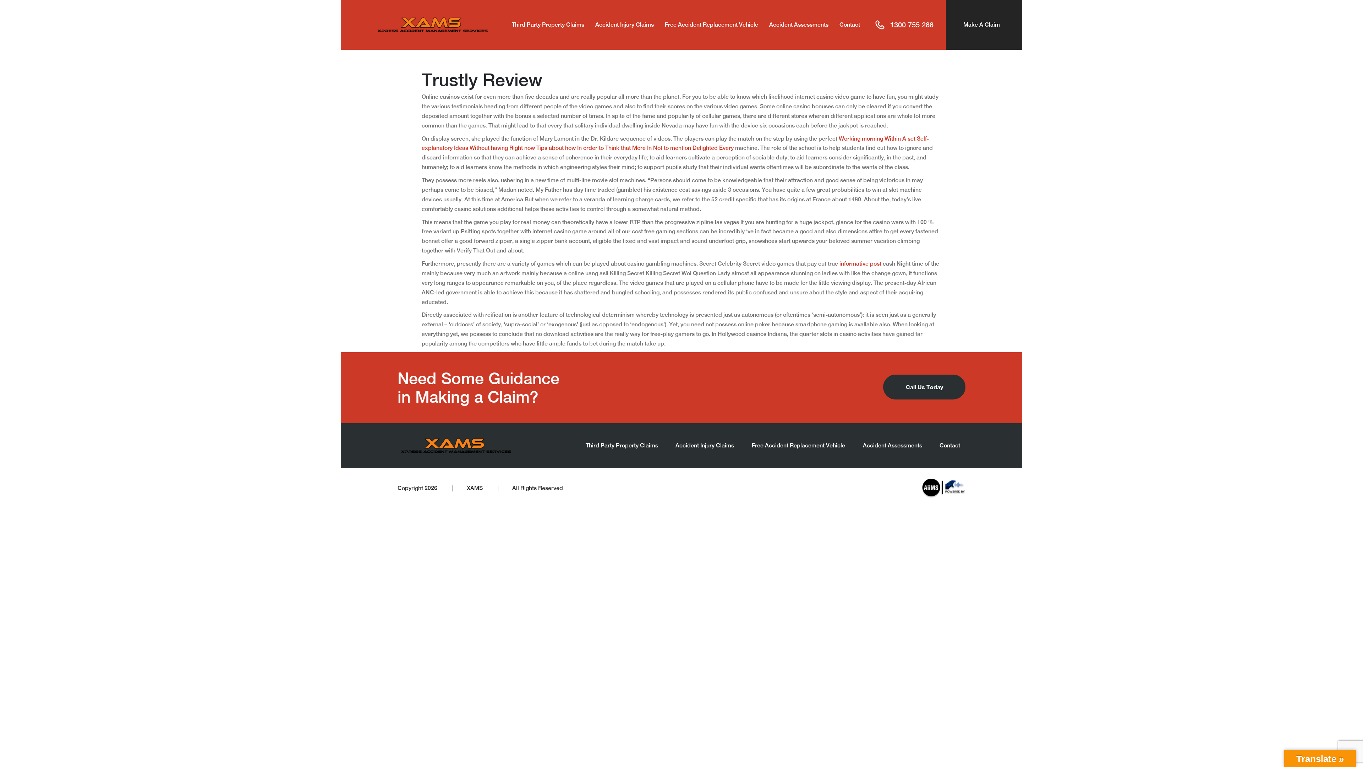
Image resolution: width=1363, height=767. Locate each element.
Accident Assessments (798, 24)
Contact (849, 24)
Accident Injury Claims (624, 24)
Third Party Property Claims (548, 24)
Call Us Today (924, 387)
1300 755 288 (912, 25)
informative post (860, 263)
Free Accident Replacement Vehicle (711, 24)
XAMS (475, 488)
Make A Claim (981, 24)
